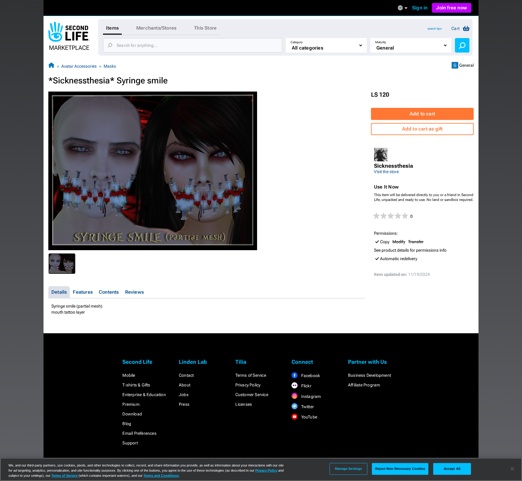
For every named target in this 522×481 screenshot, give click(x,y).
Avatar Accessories (79, 66)
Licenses (243, 404)
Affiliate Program (364, 385)
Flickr (305, 385)
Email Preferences (139, 433)
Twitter (307, 406)
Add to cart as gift (422, 129)
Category (297, 42)
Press (184, 404)
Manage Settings (348, 468)
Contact (186, 375)
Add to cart (422, 114)
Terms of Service (250, 375)
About (184, 385)
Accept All (452, 468)
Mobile (128, 375)
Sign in (419, 8)
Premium (130, 404)
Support (129, 443)
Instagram (310, 396)
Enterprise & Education (144, 394)
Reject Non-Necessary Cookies (400, 468)
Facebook (310, 375)
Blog (126, 423)
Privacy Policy (248, 385)
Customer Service (251, 394)
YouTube (308, 417)
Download (132, 414)
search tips (434, 28)
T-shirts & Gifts (136, 385)
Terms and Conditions (161, 475)
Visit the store (386, 171)
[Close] (512, 469)
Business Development (369, 375)
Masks (110, 66)
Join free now (451, 8)
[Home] (51, 66)
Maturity (380, 42)
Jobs (183, 394)
